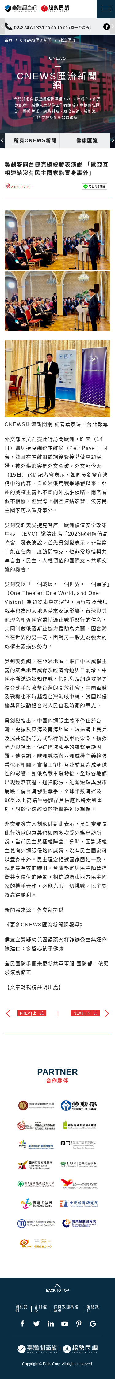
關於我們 (21, 1309)
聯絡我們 (93, 1309)
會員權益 (40, 1309)
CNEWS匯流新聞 (36, 40)
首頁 (9, 40)
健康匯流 (87, 140)
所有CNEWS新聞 (35, 140)
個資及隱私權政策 (66, 1309)
